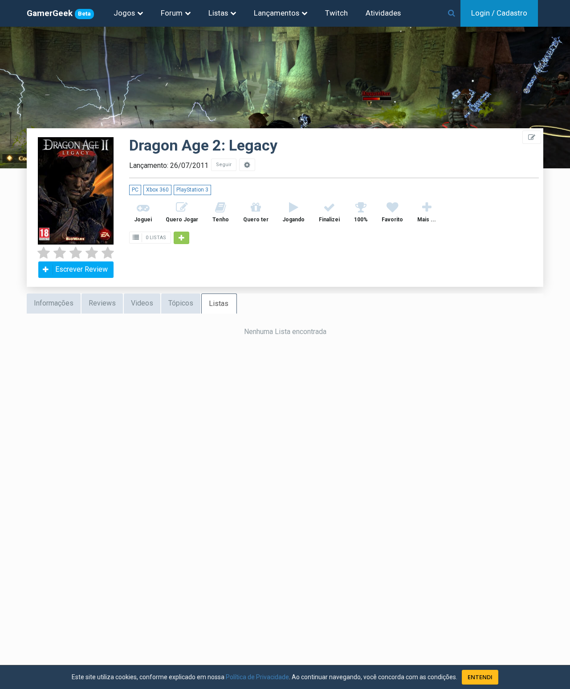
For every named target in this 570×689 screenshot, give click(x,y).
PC (135, 190)
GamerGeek (59, 13)
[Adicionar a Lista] (181, 238)
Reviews (102, 303)
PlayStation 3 (192, 190)
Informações (53, 303)
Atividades (383, 12)
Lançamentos (276, 12)
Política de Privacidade (257, 677)
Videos (142, 303)
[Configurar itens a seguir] (247, 165)
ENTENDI (480, 677)
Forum (172, 12)
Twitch (336, 12)
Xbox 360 (157, 190)
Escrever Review (81, 269)
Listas (218, 12)
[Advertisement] (516, 200)
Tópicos (180, 303)
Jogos (124, 12)
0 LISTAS (155, 238)
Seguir (224, 164)
